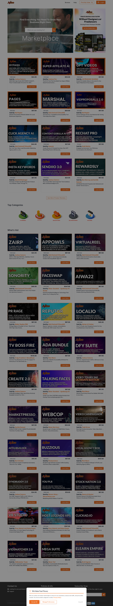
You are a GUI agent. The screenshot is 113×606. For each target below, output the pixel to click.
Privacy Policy (57, 597)
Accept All (34, 602)
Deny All (80, 602)
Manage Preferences (49, 602)
